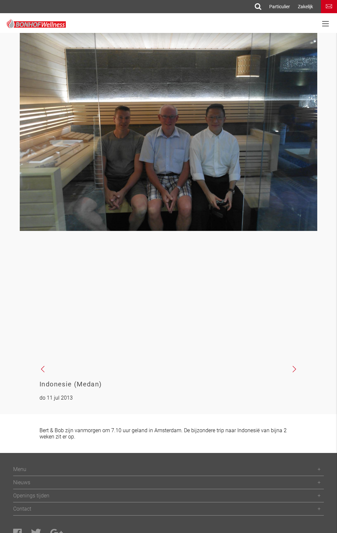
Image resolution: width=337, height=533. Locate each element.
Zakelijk (305, 6)
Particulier (279, 6)
